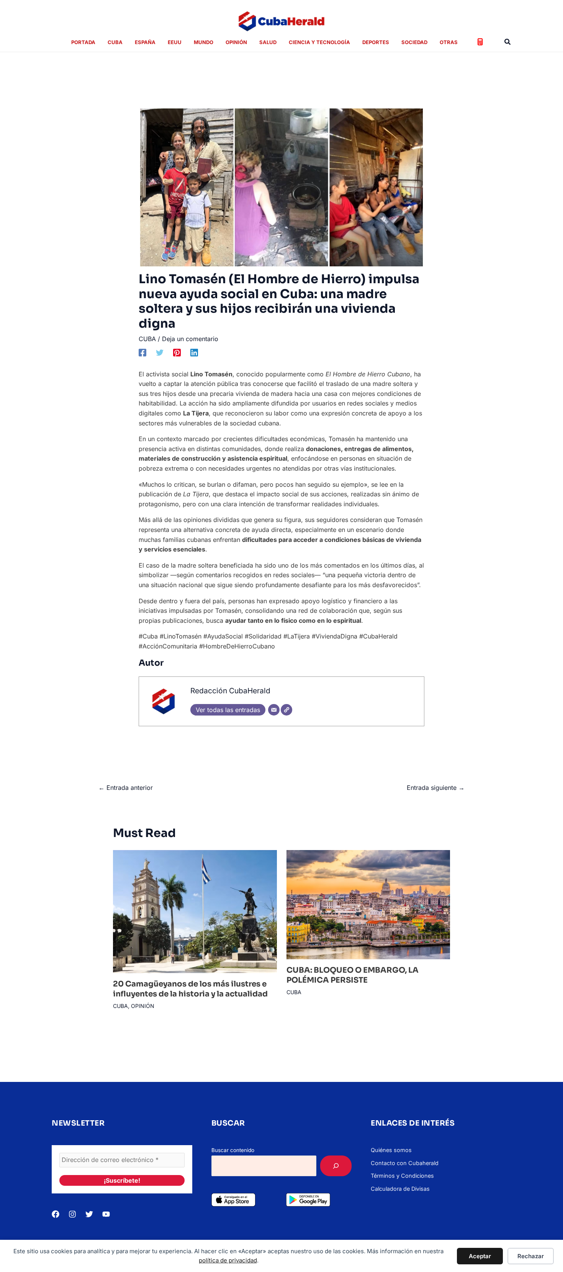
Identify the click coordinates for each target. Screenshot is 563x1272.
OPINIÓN (142, 1006)
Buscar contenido (232, 1150)
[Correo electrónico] (274, 710)
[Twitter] (160, 352)
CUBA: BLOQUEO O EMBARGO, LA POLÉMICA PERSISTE (352, 975)
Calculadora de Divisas (400, 1188)
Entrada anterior (125, 787)
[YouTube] (106, 1214)
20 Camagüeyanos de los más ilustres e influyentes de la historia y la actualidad (190, 989)
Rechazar (530, 1256)
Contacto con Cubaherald (405, 1163)
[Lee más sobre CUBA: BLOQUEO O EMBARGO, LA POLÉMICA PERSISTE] (368, 904)
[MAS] (336, 1165)
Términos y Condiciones (402, 1175)
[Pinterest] (177, 352)
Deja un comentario (190, 339)
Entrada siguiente (436, 787)
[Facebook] (142, 352)
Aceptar (480, 1256)
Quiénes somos (391, 1150)
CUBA (147, 339)
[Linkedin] (194, 352)
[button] (507, 42)
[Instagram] (72, 1214)
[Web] (286, 710)
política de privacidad (228, 1260)
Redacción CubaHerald (230, 690)
